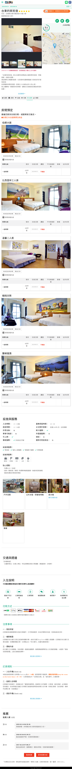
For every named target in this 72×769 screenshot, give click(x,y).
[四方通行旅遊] (9, 3)
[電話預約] (67, 21)
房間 (12, 98)
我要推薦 (29, 755)
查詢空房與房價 (8, 156)
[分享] (57, 21)
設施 (18, 98)
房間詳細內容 (9, 159)
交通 (24, 98)
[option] (13, 486)
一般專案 (5, 171)
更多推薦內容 (43, 755)
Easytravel (39, 767)
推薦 (37, 98)
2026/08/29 (35, 171)
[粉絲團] (62, 21)
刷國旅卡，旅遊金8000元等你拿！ (58, 11)
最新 (5, 98)
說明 (30, 98)
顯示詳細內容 (53, 497)
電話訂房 (18, 156)
